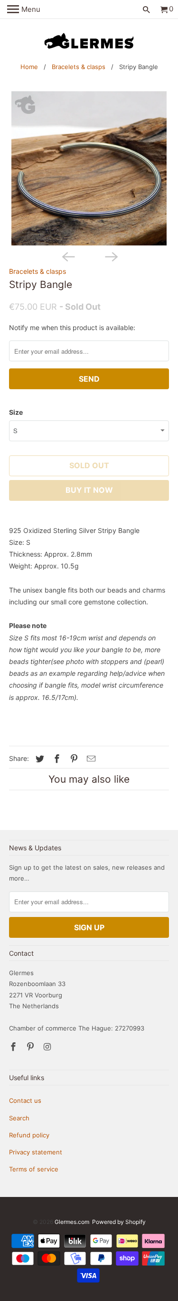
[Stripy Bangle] (88, 168)
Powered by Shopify (119, 1221)
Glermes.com (72, 1221)
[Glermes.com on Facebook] (14, 1047)
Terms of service (33, 1169)
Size (16, 412)
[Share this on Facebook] (55, 759)
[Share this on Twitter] (38, 759)
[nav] (23, 9)
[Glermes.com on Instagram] (48, 1047)
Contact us (25, 1100)
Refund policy (29, 1135)
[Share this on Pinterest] (72, 759)
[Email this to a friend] (89, 759)
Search (19, 1118)
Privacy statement (35, 1152)
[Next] (110, 255)
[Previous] (67, 255)
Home (29, 66)
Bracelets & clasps (78, 66)
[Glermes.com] (89, 41)
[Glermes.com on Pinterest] (31, 1047)
